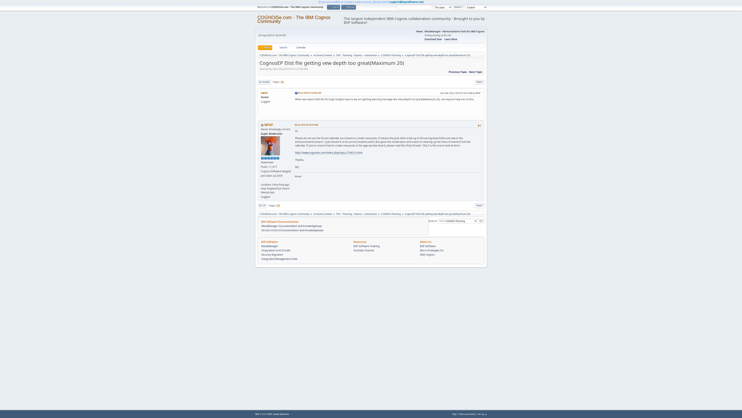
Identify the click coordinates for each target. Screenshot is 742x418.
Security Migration (272, 254)
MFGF (268, 125)
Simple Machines (281, 414)
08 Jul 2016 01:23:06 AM (309, 92)
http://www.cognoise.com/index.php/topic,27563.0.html (328, 152)
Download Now (433, 39)
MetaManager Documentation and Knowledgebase (291, 226)
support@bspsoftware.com (406, 2)
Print (479, 82)
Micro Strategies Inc (432, 250)
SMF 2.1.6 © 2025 (263, 414)
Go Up (262, 205)
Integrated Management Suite (279, 259)
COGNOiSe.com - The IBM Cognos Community (293, 19)
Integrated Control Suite (275, 250)
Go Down (264, 82)
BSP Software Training (366, 246)
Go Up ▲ (482, 414)
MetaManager (269, 246)
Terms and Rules (467, 414)
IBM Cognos (427, 254)
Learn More (450, 39)
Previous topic (458, 72)
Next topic (475, 72)
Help (454, 414)
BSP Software (428, 246)
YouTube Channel (363, 250)
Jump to (433, 220)
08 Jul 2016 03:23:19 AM (306, 124)
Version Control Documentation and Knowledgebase (292, 230)
